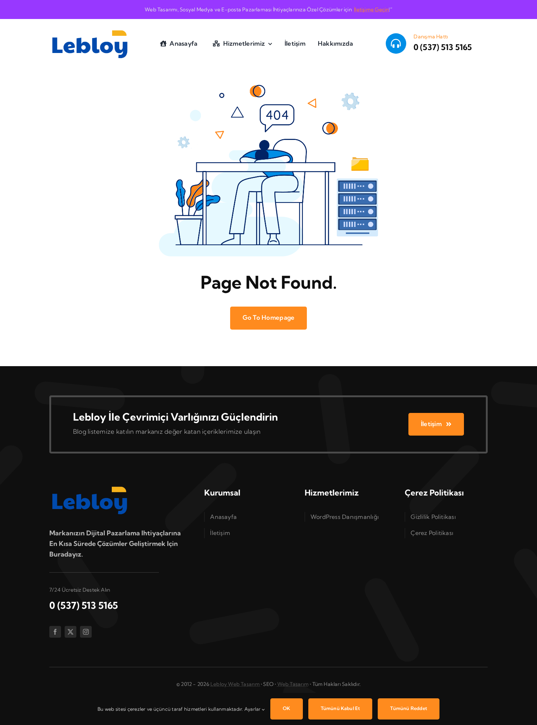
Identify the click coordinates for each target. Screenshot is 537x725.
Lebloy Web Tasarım (235, 684)
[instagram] (86, 632)
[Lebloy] (89, 29)
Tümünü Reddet (408, 708)
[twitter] (70, 632)
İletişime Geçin (371, 9)
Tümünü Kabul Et (340, 708)
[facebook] (55, 632)
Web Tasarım (293, 684)
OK (286, 708)
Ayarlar (253, 709)
